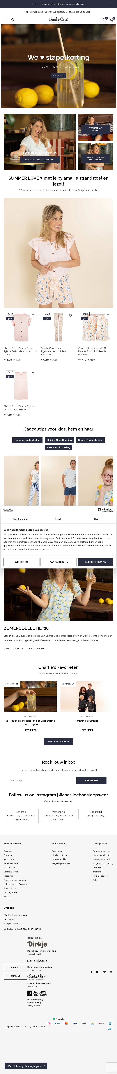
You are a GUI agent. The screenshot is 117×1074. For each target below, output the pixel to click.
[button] (6, 20)
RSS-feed (44, 1027)
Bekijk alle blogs (58, 741)
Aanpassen (57, 562)
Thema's (97, 872)
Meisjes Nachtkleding (59, 440)
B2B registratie (10, 892)
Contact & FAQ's (11, 872)
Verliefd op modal (95, 129)
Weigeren (21, 562)
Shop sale (58, 75)
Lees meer (30, 730)
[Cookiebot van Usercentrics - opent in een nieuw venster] (100, 510)
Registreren (57, 851)
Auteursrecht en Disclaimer (16, 884)
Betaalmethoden (11, 863)
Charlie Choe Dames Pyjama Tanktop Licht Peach (19, 408)
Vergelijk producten (61, 863)
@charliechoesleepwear (58, 801)
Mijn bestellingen (59, 855)
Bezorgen (8, 855)
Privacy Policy (10, 888)
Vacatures (8, 876)
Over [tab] (96, 519)
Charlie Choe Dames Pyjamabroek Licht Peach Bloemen (54, 351)
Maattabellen (10, 867)
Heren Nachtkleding (58, 447)
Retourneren (9, 859)
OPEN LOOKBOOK (13, 648)
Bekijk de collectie (88, 190)
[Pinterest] (104, 972)
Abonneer (91, 780)
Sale (95, 880)
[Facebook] (91, 972)
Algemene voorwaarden (15, 880)
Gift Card (97, 867)
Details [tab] (58, 519)
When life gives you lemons (95, 158)
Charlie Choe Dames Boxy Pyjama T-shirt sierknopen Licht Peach (20, 351)
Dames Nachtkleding (90, 440)
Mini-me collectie (101, 876)
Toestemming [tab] (20, 519)
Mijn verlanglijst (59, 859)
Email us (15, 976)
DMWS (35, 1027)
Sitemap (7, 896)
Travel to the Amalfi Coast (40, 160)
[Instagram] (97, 972)
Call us (15, 968)
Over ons (8, 851)
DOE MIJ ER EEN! (36, 648)
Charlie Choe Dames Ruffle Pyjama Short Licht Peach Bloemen (92, 351)
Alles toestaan (95, 562)
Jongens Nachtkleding (27, 440)
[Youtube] (111, 972)
